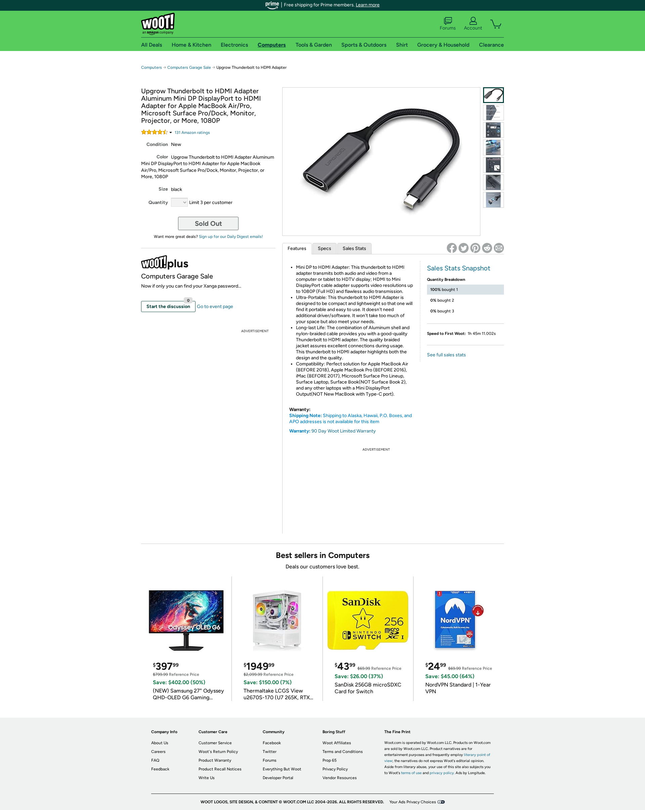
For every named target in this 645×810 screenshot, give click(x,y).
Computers (151, 67)
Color (162, 157)
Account (473, 28)
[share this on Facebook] (452, 248)
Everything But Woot (282, 769)
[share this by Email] (499, 248)
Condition (157, 144)
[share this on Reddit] (487, 248)
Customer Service (215, 743)
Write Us (207, 777)
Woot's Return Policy (218, 751)
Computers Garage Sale (189, 67)
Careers (158, 751)
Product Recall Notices (220, 769)
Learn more (368, 5)
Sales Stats (354, 248)
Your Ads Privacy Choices (412, 802)
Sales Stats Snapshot (458, 268)
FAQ (155, 760)
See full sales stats (446, 355)
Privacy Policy (335, 769)
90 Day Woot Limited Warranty (343, 431)
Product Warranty (215, 760)
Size (163, 189)
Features (297, 248)
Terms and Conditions (342, 751)
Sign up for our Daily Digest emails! (231, 236)
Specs (324, 248)
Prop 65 (329, 760)
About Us (159, 743)
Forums (448, 28)
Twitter (269, 751)
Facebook (272, 743)
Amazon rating (192, 132)
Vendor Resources (339, 777)
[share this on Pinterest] (475, 248)
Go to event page (215, 306)
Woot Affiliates (336, 743)
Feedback (160, 769)
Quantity (158, 202)
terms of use (411, 773)
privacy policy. (442, 773)
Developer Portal (278, 777)
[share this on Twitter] (464, 248)
